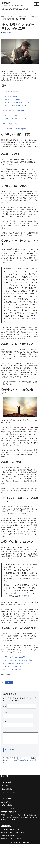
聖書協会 (25, 596)
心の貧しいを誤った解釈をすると (15, 105)
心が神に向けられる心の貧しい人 (13, 110)
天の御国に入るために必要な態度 (15, 129)
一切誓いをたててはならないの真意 (14, 657)
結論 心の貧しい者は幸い (11, 124)
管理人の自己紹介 (7, 789)
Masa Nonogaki (7, 32)
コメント (7, 731)
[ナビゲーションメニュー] (36, 4)
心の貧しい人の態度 (11, 115)
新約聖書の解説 (22, 17)
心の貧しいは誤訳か (11, 96)
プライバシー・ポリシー (9, 792)
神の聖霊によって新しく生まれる (11, 839)
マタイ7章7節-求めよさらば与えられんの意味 (17, 660)
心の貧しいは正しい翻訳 (12, 99)
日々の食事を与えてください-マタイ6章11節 (17, 663)
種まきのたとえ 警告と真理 (12, 669)
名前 (4, 706)
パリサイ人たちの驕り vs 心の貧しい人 (18, 119)
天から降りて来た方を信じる (10, 829)
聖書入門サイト (11, 17)
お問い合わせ (5, 786)
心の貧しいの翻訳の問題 (11, 91)
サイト (5, 722)
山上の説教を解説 (33, 17)
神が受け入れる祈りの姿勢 (9, 835)
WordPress (26, 842)
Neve (12, 842)
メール (5, 712)
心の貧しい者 (9, 682)
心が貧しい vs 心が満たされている (17, 102)
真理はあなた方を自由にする (12, 666)
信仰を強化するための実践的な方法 (12, 832)
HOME (3, 17)
